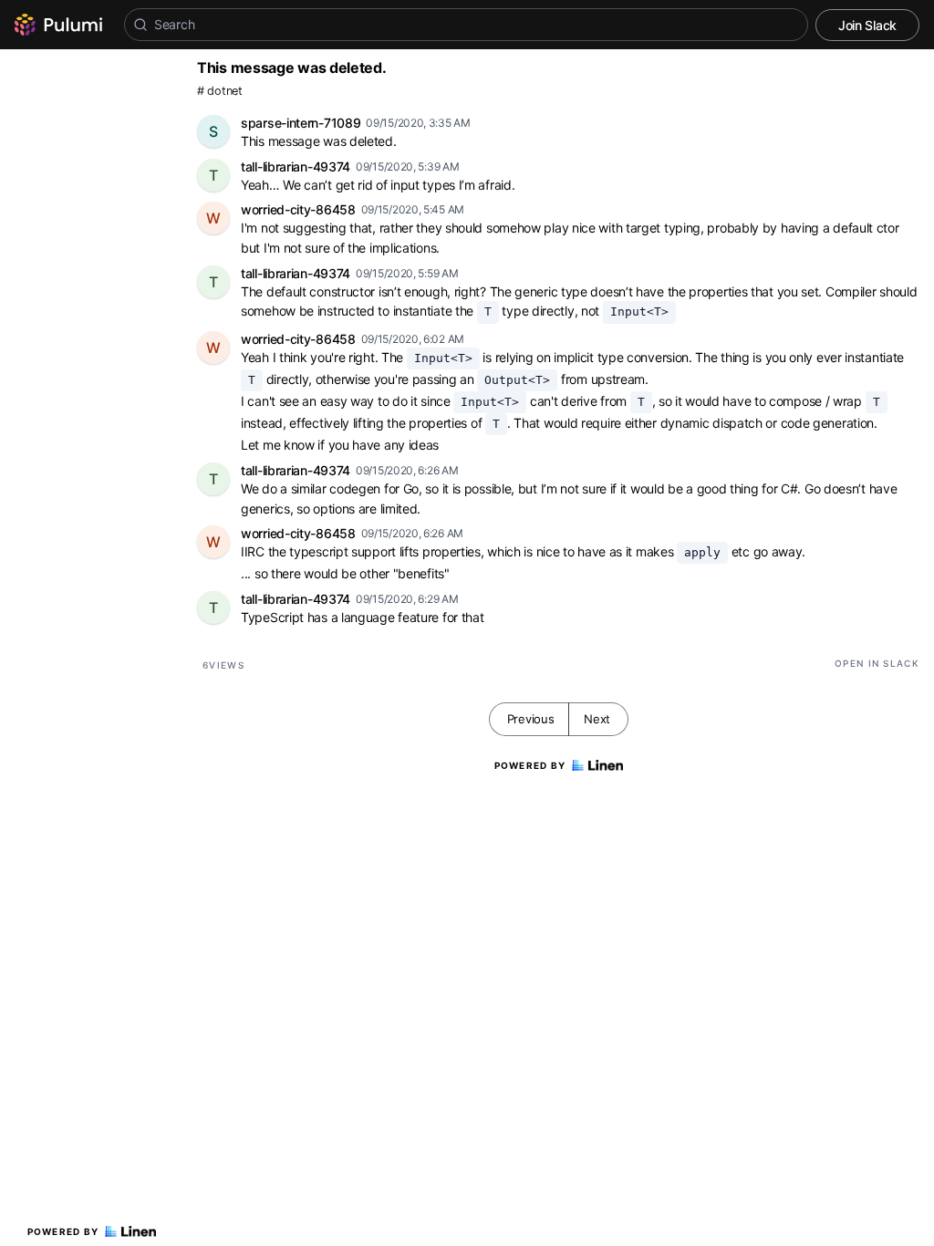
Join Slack (867, 25)
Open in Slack (877, 663)
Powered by (63, 1231)
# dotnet (220, 91)
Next (597, 718)
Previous (531, 718)
